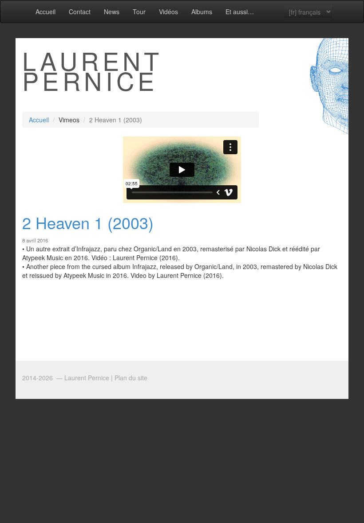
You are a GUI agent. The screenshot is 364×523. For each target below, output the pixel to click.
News (111, 11)
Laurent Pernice (92, 70)
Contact (80, 11)
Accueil (45, 11)
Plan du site (131, 377)
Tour (139, 11)
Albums (201, 11)
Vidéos (168, 11)
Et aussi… (240, 11)
